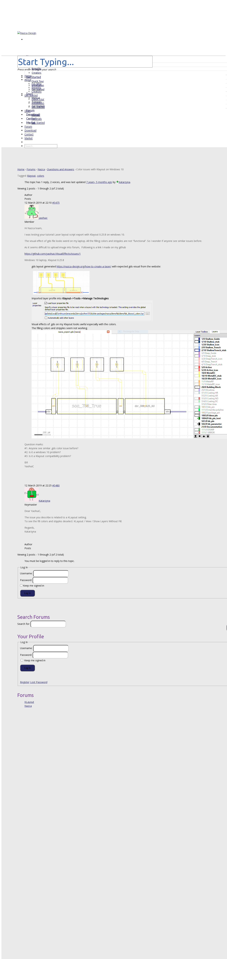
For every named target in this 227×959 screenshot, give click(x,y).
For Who (36, 83)
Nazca (41, 169)
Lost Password (38, 682)
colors (40, 175)
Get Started (31, 95)
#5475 (56, 202)
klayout (31, 175)
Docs (27, 111)
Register (24, 682)
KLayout (29, 702)
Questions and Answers (60, 169)
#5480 (56, 485)
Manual (36, 114)
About (27, 79)
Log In (27, 593)
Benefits (36, 87)
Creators (36, 91)
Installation (38, 103)
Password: (26, 580)
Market (28, 138)
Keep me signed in (33, 585)
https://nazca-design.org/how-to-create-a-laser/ (84, 266)
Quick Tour (38, 81)
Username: (26, 573)
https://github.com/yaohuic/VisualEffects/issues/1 (52, 253)
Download (30, 130)
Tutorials (37, 118)
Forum (28, 126)
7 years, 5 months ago (99, 182)
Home (28, 75)
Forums (31, 169)
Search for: (23, 624)
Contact (29, 134)
